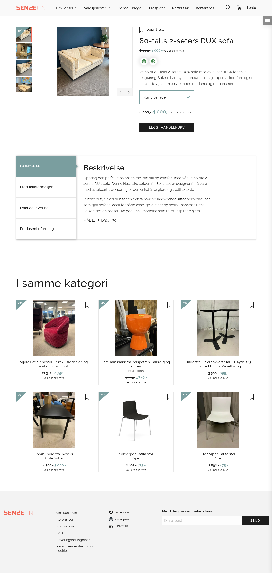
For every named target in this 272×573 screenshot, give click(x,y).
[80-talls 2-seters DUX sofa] (83, 61)
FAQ (59, 533)
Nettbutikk (180, 8)
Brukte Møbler (54, 458)
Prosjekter (157, 8)
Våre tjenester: (95, 8)
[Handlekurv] (239, 8)
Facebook (122, 512)
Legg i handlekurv (167, 127)
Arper (136, 458)
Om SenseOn (66, 8)
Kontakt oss (205, 8)
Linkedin (121, 526)
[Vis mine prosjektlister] (267, 20)
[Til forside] (31, 7)
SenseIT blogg (130, 8)
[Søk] (228, 8)
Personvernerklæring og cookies (75, 548)
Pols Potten (136, 371)
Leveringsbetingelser (73, 540)
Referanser (64, 519)
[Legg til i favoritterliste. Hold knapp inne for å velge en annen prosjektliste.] (87, 305)
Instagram (122, 519)
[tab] (46, 166)
